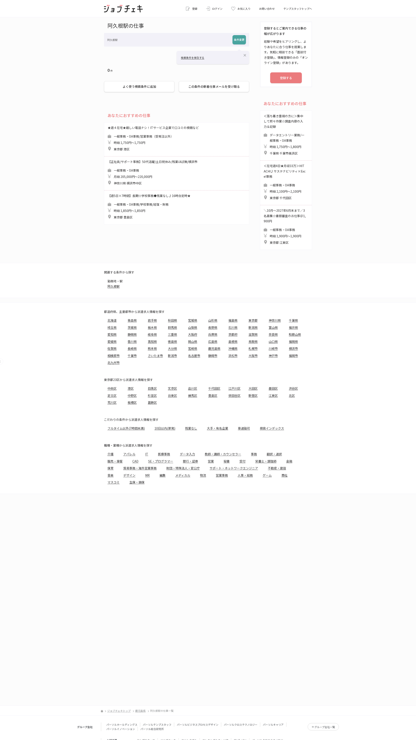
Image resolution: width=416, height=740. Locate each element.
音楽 (110, 475)
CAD (135, 461)
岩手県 (152, 320)
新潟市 (172, 355)
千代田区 (214, 388)
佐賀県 (112, 348)
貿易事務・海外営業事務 (140, 468)
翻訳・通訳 (274, 454)
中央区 (112, 388)
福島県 (232, 320)
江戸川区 (234, 388)
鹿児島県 (214, 348)
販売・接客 (115, 461)
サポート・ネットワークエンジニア (234, 468)
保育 (110, 468)
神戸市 (273, 355)
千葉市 (132, 355)
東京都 (253, 320)
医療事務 (164, 454)
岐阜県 (152, 334)
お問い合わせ (267, 8)
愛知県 (112, 334)
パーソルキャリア (273, 724)
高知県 (152, 341)
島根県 (232, 341)
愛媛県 (112, 341)
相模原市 (113, 355)
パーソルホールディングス (121, 724)
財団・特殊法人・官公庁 (183, 468)
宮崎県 (192, 348)
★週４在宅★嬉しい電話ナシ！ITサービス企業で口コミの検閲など (153, 138)
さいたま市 (155, 355)
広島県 (212, 341)
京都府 (232, 334)
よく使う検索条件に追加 (139, 86)
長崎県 (132, 348)
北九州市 (113, 362)
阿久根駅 (113, 286)
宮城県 (192, 320)
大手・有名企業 (217, 428)
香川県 (132, 341)
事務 (254, 454)
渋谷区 (293, 388)
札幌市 (253, 348)
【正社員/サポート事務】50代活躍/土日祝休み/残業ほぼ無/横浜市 (152, 172)
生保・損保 (137, 482)
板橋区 (132, 402)
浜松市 (232, 355)
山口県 (273, 341)
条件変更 (239, 39)
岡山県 (192, 341)
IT (146, 454)
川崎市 (273, 348)
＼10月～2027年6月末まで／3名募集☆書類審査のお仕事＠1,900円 (285, 226)
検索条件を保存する (192, 57)
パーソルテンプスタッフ (157, 724)
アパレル (129, 454)
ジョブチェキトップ (119, 710)
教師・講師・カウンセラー (223, 454)
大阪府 (192, 334)
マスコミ (113, 482)
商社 (284, 475)
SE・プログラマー (160, 461)
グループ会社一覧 (324, 727)
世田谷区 (234, 395)
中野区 (132, 395)
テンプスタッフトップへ (297, 8)
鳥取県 (253, 341)
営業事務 (222, 475)
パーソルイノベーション (120, 729)
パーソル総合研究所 (152, 729)
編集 (162, 475)
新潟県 (253, 327)
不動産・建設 (277, 468)
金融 (289, 461)
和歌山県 (295, 334)
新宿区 (253, 395)
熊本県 (152, 348)
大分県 (172, 348)
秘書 (227, 461)
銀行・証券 (190, 461)
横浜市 (293, 348)
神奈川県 (275, 320)
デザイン (129, 475)
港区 (131, 388)
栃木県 (152, 327)
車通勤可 (244, 428)
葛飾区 (152, 402)
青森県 (132, 320)
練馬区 (192, 395)
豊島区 (212, 395)
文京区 (172, 388)
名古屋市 (194, 355)
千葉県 (293, 320)
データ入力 (187, 454)
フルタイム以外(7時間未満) (126, 428)
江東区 (273, 395)
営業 (211, 461)
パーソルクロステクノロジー (240, 724)
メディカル (182, 475)
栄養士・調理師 (265, 461)
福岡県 (293, 341)
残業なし (191, 428)
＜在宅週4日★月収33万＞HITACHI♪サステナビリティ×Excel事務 (285, 182)
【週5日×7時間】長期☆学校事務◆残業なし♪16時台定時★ (149, 206)
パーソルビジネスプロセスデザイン (197, 724)
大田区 (253, 388)
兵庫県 (212, 334)
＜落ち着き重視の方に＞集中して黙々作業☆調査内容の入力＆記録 (284, 134)
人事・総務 (245, 475)
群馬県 (172, 327)
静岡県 (132, 334)
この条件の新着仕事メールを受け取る (214, 86)
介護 (110, 454)
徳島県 (172, 341)
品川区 (192, 388)
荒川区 (112, 402)
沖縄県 (232, 348)
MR (147, 475)
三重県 (172, 334)
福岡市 (293, 355)
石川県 (232, 327)
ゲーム (267, 475)
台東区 (172, 395)
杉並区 (152, 395)
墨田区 (273, 388)
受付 (242, 461)
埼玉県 (112, 327)
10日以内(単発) (164, 428)
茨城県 (132, 327)
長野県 (212, 327)
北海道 (112, 320)
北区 (292, 395)
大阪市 (253, 355)
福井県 (293, 327)
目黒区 (152, 388)
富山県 (273, 327)
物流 (203, 475)
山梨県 (192, 327)
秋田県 (172, 320)
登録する (286, 78)
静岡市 (212, 355)
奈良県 (273, 334)
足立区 (112, 395)
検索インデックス (272, 428)
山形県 (212, 320)
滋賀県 (253, 334)
